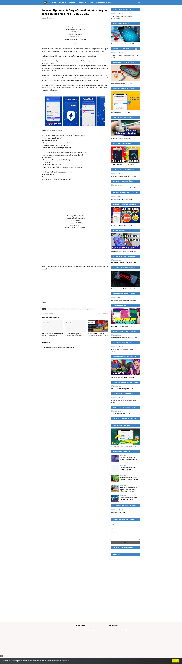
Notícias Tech (74, 309)
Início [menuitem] (54, 3)
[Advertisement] (75, 196)
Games (68, 309)
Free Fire (62, 309)
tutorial (92, 309)
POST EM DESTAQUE (84, 309)
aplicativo (49, 309)
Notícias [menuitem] (72, 3)
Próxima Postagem (103, 313)
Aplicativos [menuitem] (62, 3)
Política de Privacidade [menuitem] (103, 3)
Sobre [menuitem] (91, 3)
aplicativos (56, 309)
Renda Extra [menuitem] (82, 3)
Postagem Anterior (48, 313)
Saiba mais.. (65, 661)
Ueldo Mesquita (49, 18)
